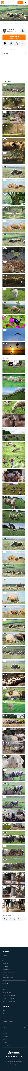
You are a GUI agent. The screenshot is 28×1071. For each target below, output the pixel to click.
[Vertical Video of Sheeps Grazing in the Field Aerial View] (4, 839)
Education (5, 987)
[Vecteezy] (2, 2)
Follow (22, 31)
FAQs (3, 1031)
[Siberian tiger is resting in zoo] (13, 266)
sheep (5, 940)
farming (12, 940)
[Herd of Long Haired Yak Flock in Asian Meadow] (13, 872)
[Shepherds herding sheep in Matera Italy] (13, 102)
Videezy (4, 982)
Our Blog (4, 1040)
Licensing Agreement (8, 1008)
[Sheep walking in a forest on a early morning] (13, 129)
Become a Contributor (8, 1042)
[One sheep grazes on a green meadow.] (13, 719)
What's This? (13, 49)
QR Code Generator (7, 998)
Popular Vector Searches (8, 1016)
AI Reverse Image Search (9, 993)
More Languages (6, 1066)
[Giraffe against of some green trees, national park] (13, 198)
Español (4, 1054)
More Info (6, 52)
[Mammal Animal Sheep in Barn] (13, 474)
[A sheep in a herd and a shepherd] (13, 279)
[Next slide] (21, 940)
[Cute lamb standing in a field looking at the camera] (13, 211)
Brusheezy (5, 976)
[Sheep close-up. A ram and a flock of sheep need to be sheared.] (13, 828)
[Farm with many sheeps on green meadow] (13, 293)
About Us (4, 1037)
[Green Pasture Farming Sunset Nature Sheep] (13, 365)
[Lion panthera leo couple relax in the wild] (13, 116)
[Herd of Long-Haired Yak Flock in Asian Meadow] (13, 858)
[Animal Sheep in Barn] (13, 420)
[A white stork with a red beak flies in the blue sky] (13, 334)
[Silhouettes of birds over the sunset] (13, 347)
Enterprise (5, 984)
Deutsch (4, 1060)
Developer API (6, 990)
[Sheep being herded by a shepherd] (13, 143)
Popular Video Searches (8, 1022)
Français (4, 1063)
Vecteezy (4, 979)
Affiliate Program (6, 1013)
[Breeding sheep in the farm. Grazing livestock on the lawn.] (13, 379)
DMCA (4, 1011)
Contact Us (5, 1034)
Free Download (14, 37)
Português (5, 1057)
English (4, 1052)
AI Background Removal (8, 996)
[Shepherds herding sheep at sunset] (13, 157)
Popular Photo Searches (8, 1019)
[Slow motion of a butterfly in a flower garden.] (13, 320)
